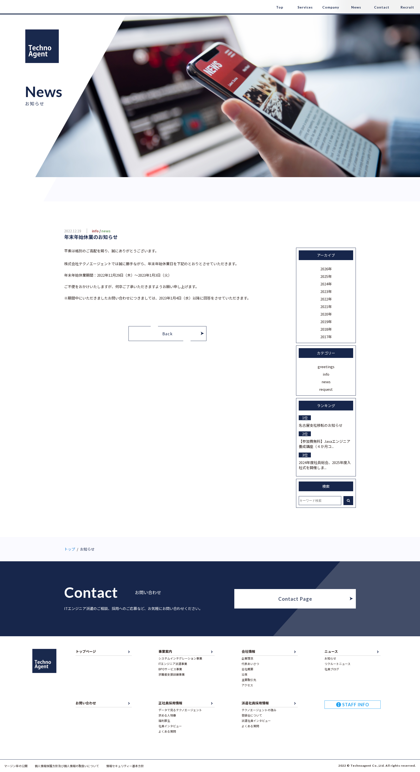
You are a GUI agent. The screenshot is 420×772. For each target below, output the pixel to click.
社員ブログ (331, 669)
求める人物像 (167, 715)
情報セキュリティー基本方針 (125, 766)
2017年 (326, 336)
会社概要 (247, 669)
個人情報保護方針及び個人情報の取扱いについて (67, 766)
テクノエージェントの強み (259, 710)
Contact (381, 7)
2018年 (326, 329)
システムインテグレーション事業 (180, 658)
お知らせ (330, 658)
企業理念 (247, 658)
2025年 (326, 276)
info (326, 374)
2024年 (326, 283)
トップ (69, 549)
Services (305, 7)
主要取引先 (249, 680)
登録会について (252, 715)
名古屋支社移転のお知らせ (320, 425)
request (326, 389)
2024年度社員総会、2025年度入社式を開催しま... (325, 465)
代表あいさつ (250, 664)
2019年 (326, 321)
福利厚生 (164, 720)
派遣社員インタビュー (256, 720)
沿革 (244, 674)
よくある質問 (167, 731)
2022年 (326, 298)
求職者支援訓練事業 (171, 674)
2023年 (326, 291)
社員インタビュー (170, 726)
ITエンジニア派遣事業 (172, 664)
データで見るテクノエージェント (180, 710)
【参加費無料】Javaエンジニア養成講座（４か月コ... (324, 444)
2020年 (326, 314)
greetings (326, 366)
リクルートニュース (337, 664)
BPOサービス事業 (170, 669)
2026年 (326, 268)
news (326, 381)
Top (279, 7)
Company (330, 7)
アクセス (247, 685)
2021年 (326, 306)
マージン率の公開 (15, 766)
